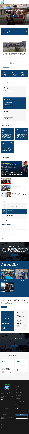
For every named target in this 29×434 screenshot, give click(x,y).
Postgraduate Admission (8, 102)
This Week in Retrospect (18, 398)
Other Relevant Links (8, 118)
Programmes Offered (8, 104)
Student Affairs (3, 280)
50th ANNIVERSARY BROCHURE (14, 31)
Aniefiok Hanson (5, 171)
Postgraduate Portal (8, 106)
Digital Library (17, 387)
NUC (1, 412)
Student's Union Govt (19, 280)
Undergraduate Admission (9, 90)
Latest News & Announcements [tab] (6, 224)
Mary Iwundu (15, 179)
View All (25, 221)
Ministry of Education (4, 414)
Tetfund (2, 411)
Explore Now (14, 15)
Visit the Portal (4, 132)
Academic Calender (22, 411)
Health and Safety (3, 415)
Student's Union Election (18, 392)
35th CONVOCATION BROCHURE (22, 31)
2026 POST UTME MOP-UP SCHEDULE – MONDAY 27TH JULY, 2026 (14, 239)
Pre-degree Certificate (8, 116)
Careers (2, 427)
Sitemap (2, 421)
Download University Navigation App (20, 406)
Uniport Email (17, 386)
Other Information (7, 95)
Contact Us (21, 417)
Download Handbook (22, 414)
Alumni (2, 419)
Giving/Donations (3, 424)
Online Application (20, 132)
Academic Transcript (18, 395)
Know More (14, 346)
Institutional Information (18, 389)
